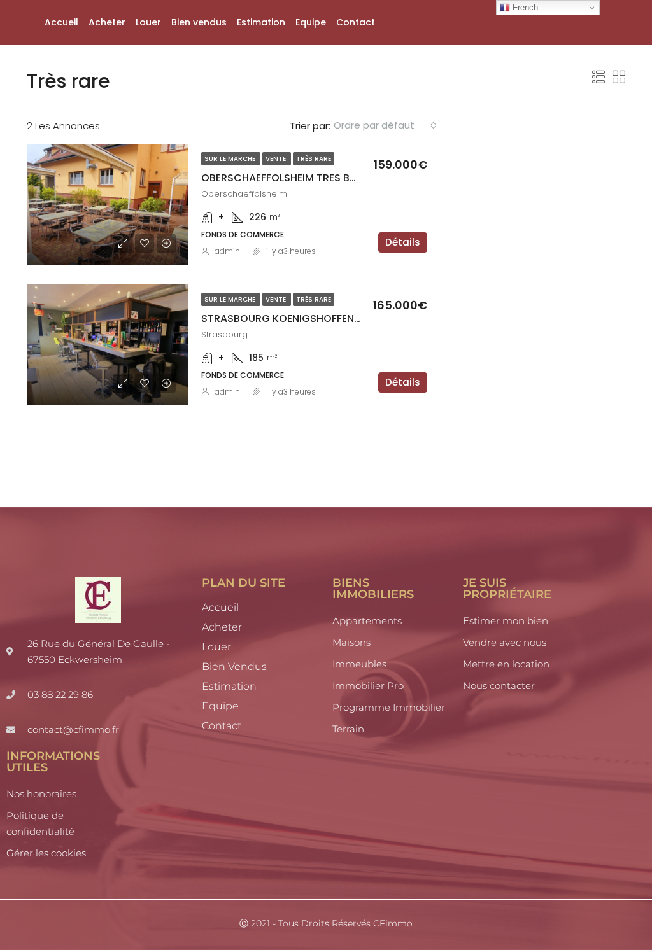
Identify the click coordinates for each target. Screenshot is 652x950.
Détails (402, 242)
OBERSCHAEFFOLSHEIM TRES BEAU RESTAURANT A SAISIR (340, 178)
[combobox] (385, 125)
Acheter (107, 22)
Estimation (261, 22)
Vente (277, 159)
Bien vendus (199, 22)
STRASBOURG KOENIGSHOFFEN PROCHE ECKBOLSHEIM (335, 318)
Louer (148, 22)
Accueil (61, 22)
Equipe (310, 22)
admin (227, 251)
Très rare (313, 159)
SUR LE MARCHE (230, 159)
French (524, 7)
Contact (355, 22)
